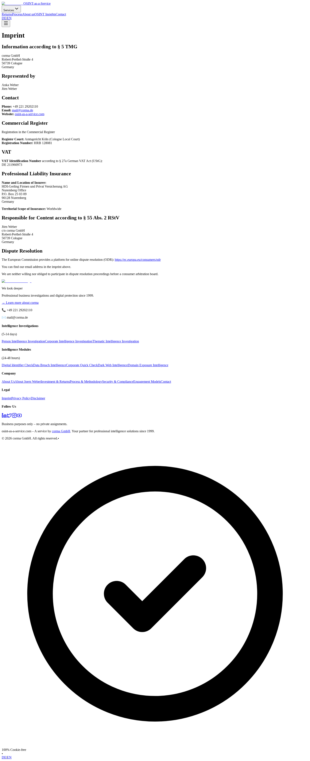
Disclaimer (38, 398)
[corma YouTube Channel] (19, 417)
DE (4, 18)
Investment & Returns (55, 381)
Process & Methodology (86, 381)
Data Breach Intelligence (49, 365)
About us (28, 14)
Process (17, 14)
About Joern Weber (28, 381)
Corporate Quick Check (82, 365)
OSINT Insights (45, 14)
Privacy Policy (21, 398)
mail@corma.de (22, 110)
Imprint (6, 398)
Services (8, 10)
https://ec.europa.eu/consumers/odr (138, 259)
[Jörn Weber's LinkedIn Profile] (4, 417)
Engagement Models (147, 381)
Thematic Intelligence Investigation (115, 341)
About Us (8, 381)
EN (9, 18)
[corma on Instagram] (14, 417)
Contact (61, 14)
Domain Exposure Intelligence (148, 365)
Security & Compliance (117, 381)
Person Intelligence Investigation (23, 341)
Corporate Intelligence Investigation (68, 341)
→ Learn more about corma (20, 302)
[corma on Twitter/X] (9, 417)
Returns (7, 14)
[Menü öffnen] (6, 23)
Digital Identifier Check (17, 365)
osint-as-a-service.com (29, 114)
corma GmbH (61, 431)
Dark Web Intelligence (113, 365)
